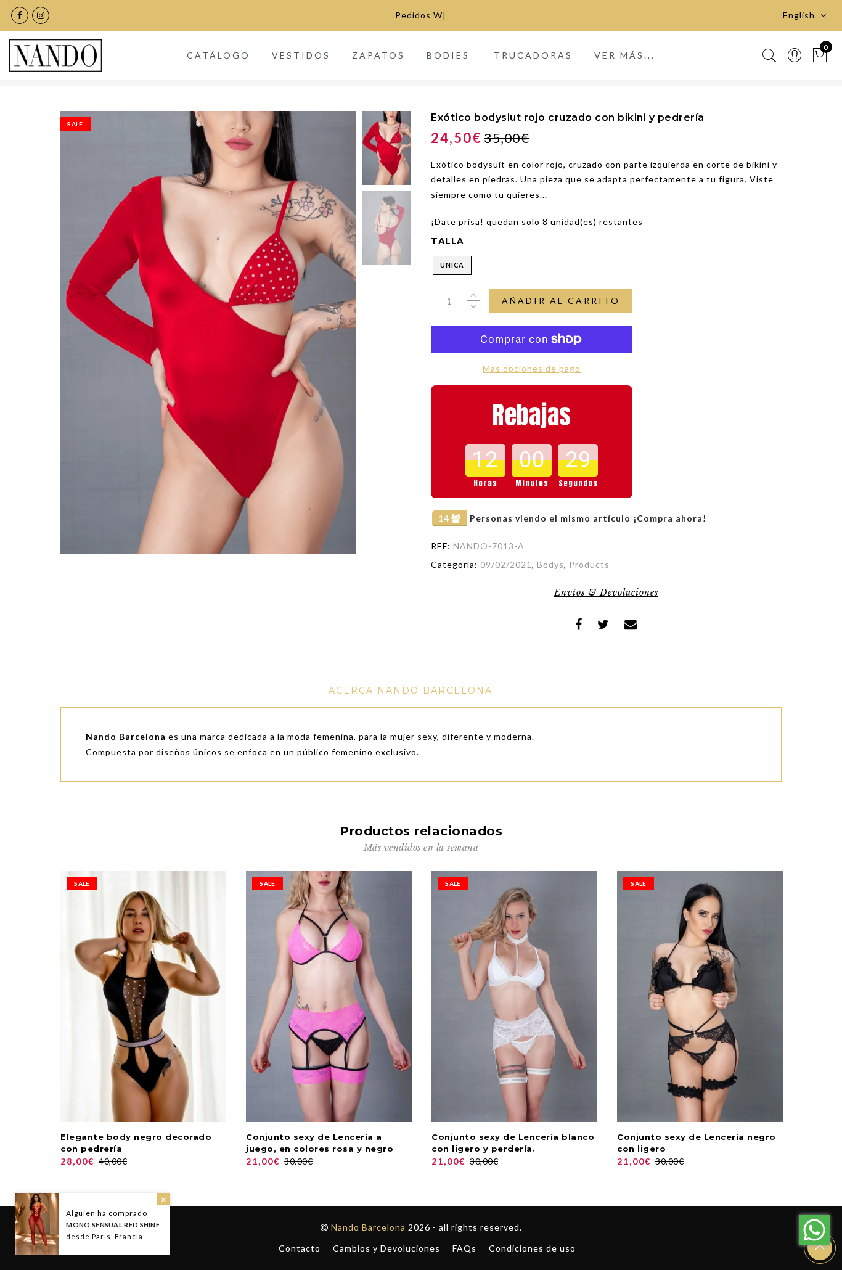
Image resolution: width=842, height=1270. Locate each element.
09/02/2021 (506, 564)
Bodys (550, 564)
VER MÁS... (624, 55)
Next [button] (317, 339)
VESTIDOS (301, 55)
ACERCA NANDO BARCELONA (411, 690)
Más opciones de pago (532, 368)
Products (589, 564)
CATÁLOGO (218, 55)
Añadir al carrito (561, 300)
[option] (208, 332)
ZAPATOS (378, 55)
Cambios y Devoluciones (386, 1248)
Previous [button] (83, 340)
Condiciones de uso (532, 1248)
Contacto (300, 1248)
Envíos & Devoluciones (606, 592)
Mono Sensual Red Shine (113, 1225)
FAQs (464, 1248)
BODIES (448, 55)
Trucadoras (533, 55)
